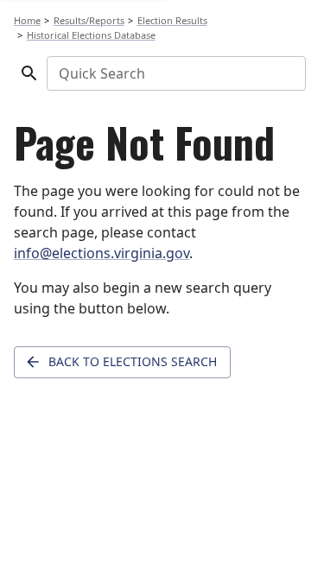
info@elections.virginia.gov (101, 253)
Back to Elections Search (132, 361)
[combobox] (175, 73)
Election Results (172, 20)
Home (27, 20)
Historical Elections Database (91, 34)
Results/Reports (89, 20)
